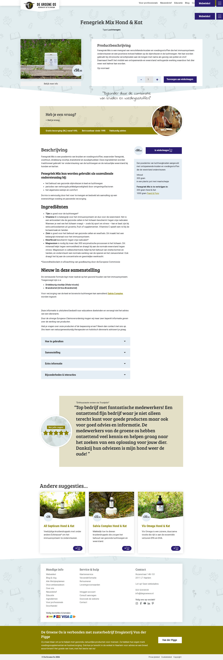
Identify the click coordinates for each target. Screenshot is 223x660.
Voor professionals (148, 3)
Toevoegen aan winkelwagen (180, 79)
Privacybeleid (154, 657)
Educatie (178, 3)
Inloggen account (87, 592)
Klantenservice (86, 574)
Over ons (50, 588)
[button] (141, 79)
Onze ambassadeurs (55, 585)
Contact (83, 602)
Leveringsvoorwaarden (90, 585)
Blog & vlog (51, 578)
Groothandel (51, 606)
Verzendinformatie (88, 578)
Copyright (177, 657)
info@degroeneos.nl (145, 593)
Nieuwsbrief (166, 3)
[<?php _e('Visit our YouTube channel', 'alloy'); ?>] (145, 604)
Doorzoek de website (89, 599)
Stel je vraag (53, 120)
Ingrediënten (52, 599)
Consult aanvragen (88, 595)
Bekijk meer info (51, 83)
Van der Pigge (169, 640)
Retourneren (85, 581)
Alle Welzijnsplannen (55, 581)
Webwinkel (204, 16)
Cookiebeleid (166, 657)
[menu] (219, 16)
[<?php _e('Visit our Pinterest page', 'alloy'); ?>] (148, 604)
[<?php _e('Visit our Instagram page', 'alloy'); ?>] (137, 604)
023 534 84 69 (142, 590)
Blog (187, 3)
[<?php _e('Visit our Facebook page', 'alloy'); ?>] (141, 604)
